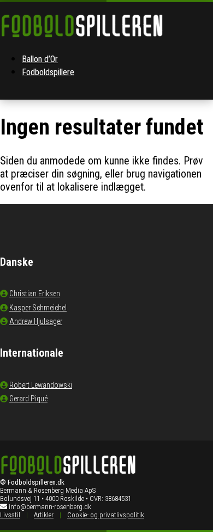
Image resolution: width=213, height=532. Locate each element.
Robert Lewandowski (40, 385)
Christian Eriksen (34, 293)
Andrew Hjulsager (35, 321)
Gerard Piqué (28, 398)
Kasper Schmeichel (38, 307)
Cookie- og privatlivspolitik (105, 515)
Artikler (44, 515)
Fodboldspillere (48, 72)
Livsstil (10, 515)
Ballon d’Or (40, 59)
